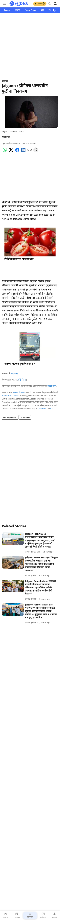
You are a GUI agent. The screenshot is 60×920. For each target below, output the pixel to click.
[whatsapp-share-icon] (4, 152)
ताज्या (17, 10)
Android (42, 408)
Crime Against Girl (10, 417)
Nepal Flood (30, 10)
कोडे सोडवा (22, 380)
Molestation (25, 417)
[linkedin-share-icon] (23, 152)
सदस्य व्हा (14, 373)
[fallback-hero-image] (13, 538)
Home (5, 917)
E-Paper (17, 917)
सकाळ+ (54, 917)
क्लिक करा (52, 386)
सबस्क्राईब (41, 3)
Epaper (7, 10)
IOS (52, 408)
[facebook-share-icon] (17, 152)
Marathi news (18, 392)
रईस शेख (6, 137)
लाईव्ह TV (43, 917)
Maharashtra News (10, 395)
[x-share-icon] (11, 152)
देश (42, 10)
